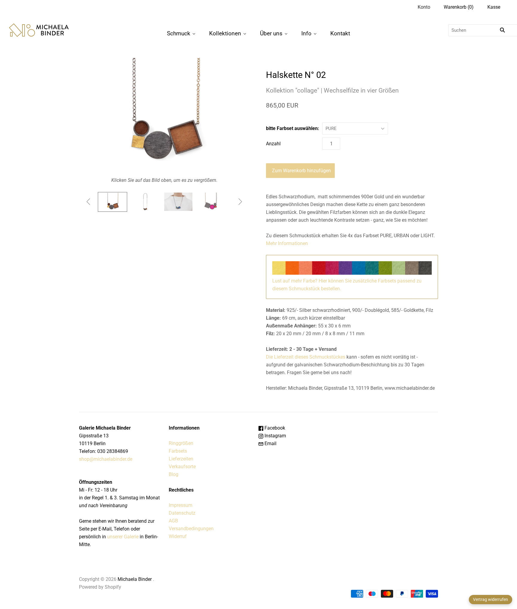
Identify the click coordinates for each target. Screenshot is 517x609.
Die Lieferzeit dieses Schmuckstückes (305, 357)
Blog (173, 474)
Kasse (493, 7)
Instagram (274, 436)
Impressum (180, 505)
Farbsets (178, 451)
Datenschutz (182, 513)
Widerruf (178, 536)
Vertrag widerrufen (490, 599)
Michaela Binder (135, 579)
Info (306, 33)
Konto (424, 7)
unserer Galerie (123, 537)
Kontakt (340, 33)
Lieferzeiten (181, 459)
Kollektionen (225, 33)
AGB (173, 521)
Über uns (271, 33)
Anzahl (273, 143)
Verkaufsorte (182, 466)
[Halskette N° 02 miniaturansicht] (112, 202)
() (459, 7)
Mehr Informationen (287, 243)
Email (269, 443)
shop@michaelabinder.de (105, 459)
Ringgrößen (181, 443)
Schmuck (178, 33)
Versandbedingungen (191, 528)
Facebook (274, 428)
